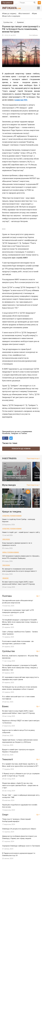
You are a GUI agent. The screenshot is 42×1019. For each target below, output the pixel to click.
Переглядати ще (33, 458)
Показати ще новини (21, 449)
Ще (37, 596)
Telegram (14, 433)
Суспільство (8, 22)
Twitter (24, 433)
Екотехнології (24, 13)
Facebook (6, 433)
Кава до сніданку (9, 13)
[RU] (16, 2)
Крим (35, 13)
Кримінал (20, 22)
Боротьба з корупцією (11, 16)
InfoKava (11, 8)
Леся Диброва (33, 35)
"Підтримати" (7, 3)
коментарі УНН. (21, 100)
